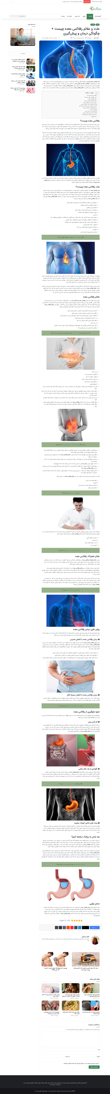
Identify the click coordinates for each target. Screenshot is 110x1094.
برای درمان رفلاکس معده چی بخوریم (74, 550)
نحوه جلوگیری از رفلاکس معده (89, 108)
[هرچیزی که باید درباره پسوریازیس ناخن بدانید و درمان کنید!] (50, 1006)
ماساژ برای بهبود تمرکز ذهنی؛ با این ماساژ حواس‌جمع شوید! (92, 995)
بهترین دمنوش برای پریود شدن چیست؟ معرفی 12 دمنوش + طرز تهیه (70, 995)
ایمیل (98, 1056)
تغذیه (97, 24)
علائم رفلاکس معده (92, 99)
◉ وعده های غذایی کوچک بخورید (90, 113)
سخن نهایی (93, 116)
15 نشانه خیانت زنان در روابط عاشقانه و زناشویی (18, 81)
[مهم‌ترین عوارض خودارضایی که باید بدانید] (30, 76)
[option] (22, 37)
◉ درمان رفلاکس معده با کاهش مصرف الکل (88, 106)
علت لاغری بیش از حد (68, 784)
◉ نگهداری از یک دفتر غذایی (91, 111)
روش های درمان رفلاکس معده (89, 103)
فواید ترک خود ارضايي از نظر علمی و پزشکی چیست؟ (18, 67)
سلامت (90, 16)
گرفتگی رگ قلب (77, 237)
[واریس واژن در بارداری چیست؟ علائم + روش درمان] (50, 988)
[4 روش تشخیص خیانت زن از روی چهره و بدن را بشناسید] (30, 62)
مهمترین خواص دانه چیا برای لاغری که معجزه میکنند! (91, 1012)
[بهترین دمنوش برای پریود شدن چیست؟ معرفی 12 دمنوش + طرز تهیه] (70, 988)
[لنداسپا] (95, 9)
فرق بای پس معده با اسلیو (73, 590)
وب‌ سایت (67, 1056)
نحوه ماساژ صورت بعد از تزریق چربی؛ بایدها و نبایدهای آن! (70, 1)
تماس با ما (69, 16)
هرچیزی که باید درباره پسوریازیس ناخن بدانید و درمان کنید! (51, 1012)
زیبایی (84, 16)
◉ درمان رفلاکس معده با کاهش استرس (89, 104)
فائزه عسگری (96, 38)
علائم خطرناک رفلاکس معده (90, 101)
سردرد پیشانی (72, 493)
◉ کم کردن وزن (93, 109)
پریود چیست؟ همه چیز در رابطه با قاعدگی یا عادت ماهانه (17, 89)
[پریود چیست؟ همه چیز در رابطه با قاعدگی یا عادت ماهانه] (30, 90)
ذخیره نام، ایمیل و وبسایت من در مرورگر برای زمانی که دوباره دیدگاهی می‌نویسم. (80, 1063)
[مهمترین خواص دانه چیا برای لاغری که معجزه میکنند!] (91, 1006)
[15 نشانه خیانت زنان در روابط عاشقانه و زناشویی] (30, 83)
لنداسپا (54, 1091)
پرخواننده (23, 53)
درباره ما (63, 16)
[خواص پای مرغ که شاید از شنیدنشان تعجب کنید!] (70, 1006)
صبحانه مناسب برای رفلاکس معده (69, 445)
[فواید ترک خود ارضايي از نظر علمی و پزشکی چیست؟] (30, 69)
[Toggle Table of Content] (96, 93)
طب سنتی (77, 16)
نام (99, 1050)
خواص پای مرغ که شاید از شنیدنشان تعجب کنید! (71, 1012)
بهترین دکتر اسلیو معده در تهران (75, 706)
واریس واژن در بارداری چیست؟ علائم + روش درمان (50, 995)
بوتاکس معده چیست (79, 864)
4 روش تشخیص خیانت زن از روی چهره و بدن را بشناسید (18, 60)
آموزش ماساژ (98, 16)
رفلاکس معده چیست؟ (91, 95)
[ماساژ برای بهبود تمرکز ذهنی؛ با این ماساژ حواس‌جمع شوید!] (91, 988)
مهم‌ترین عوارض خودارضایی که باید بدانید (18, 74)
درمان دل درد (75, 333)
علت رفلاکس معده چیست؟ (90, 97)
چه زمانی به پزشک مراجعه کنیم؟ (89, 114)
